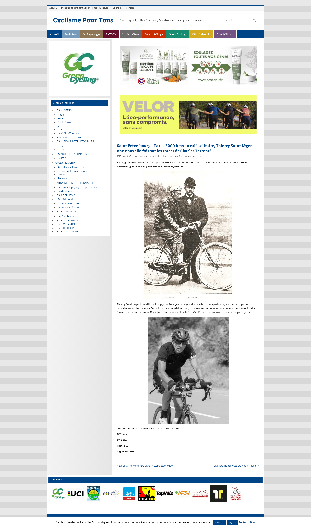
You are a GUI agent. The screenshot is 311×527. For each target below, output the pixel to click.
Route (61, 114)
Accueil (53, 8)
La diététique (65, 191)
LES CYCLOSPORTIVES (68, 137)
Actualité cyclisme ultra (71, 167)
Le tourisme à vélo (68, 207)
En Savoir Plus (247, 522)
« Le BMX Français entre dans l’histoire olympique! (145, 465)
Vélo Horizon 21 (201, 34)
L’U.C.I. (61, 145)
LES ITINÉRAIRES (65, 199)
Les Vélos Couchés (68, 133)
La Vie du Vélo (130, 34)
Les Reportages (91, 34)
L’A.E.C (61, 149)
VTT (60, 125)
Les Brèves (71, 34)
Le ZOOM (111, 34)
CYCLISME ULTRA (65, 162)
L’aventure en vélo (68, 203)
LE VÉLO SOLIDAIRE (66, 228)
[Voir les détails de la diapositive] (57, 494)
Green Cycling (177, 34)
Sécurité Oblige (154, 34)
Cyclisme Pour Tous (83, 20)
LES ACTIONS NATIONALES (71, 154)
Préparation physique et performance (79, 187)
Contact (130, 8)
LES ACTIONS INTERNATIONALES (74, 141)
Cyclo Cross (64, 122)
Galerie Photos (225, 34)
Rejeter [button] (232, 522)
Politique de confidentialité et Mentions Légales (84, 8)
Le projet (117, 8)
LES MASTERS (63, 110)
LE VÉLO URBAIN (65, 224)
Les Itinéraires (165, 156)
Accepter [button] (219, 522)
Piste (60, 118)
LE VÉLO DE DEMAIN (67, 220)
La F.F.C (62, 158)
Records (196, 156)
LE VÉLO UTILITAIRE (66, 231)
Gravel (61, 129)
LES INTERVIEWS (65, 195)
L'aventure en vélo (147, 156)
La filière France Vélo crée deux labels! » (236, 465)
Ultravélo (63, 174)
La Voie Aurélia (66, 216)
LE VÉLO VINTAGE (65, 211)
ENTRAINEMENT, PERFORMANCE (74, 182)
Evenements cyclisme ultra (73, 171)
